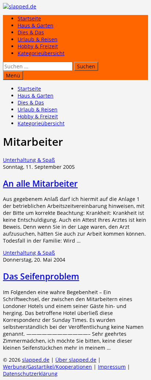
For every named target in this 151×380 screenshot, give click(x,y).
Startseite (29, 18)
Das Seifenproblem (41, 276)
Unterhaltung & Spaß (29, 159)
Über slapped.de (75, 359)
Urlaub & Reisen (38, 39)
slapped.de (35, 359)
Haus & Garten (36, 25)
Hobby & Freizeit (38, 46)
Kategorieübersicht (41, 53)
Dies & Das (31, 32)
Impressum (112, 366)
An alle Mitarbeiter (40, 183)
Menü (13, 75)
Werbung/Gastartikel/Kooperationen (47, 366)
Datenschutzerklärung (30, 373)
